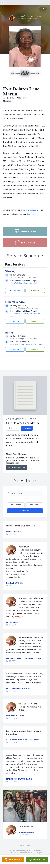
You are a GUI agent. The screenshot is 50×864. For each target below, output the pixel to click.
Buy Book (27, 428)
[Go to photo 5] (27, 820)
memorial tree (34, 209)
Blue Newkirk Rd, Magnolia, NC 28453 (26, 344)
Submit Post (25, 510)
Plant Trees (35, 290)
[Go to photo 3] (24, 820)
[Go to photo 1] (21, 820)
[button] (25, 806)
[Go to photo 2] (22, 820)
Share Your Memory (16, 467)
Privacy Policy (18, 853)
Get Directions (15, 290)
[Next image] (44, 805)
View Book (12, 428)
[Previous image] (5, 805)
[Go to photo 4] (25, 820)
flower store (32, 213)
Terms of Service (32, 853)
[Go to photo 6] (28, 820)
